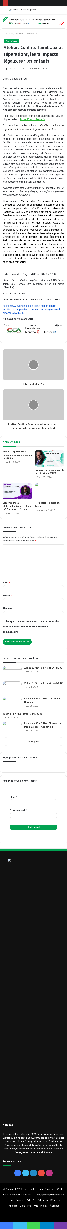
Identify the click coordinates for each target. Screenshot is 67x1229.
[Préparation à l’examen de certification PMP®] (49, 458)
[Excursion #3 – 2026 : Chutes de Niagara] (12, 703)
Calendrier (42, 1200)
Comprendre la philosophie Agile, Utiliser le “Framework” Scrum (17, 506)
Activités (19, 33)
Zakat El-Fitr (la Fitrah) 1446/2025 (22, 713)
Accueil (9, 33)
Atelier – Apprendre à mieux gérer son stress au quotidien (17, 455)
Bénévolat (55, 1200)
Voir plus (33, 741)
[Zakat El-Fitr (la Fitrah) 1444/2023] (12, 687)
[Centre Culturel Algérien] (22, 10)
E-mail (7, 595)
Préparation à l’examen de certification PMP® (49, 471)
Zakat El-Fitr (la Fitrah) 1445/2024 (44, 667)
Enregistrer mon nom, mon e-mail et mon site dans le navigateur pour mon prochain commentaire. (31, 626)
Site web (8, 608)
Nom (6, 582)
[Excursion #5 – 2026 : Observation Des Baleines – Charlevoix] (12, 728)
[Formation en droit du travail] (49, 491)
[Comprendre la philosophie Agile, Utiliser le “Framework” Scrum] (17, 491)
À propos (54, 1205)
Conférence (31, 33)
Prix (29, 1205)
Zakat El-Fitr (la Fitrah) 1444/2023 (44, 683)
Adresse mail (18, 810)
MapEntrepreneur (55, 1194)
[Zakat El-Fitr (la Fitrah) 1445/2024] (12, 672)
